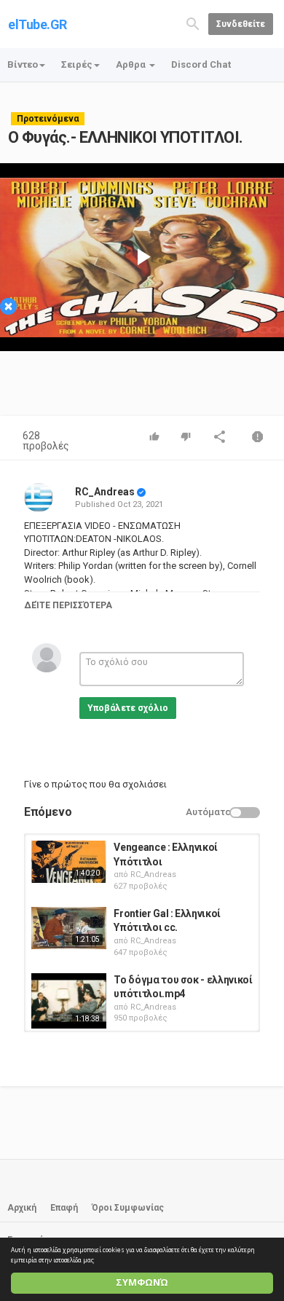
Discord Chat (201, 64)
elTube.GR (37, 24)
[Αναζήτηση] (193, 23)
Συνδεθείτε (240, 24)
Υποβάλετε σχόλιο (127, 708)
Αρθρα (132, 64)
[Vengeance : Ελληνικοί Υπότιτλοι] (68, 862)
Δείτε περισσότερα (68, 605)
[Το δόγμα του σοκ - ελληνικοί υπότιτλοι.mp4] (68, 1001)
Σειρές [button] (76, 64)
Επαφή (64, 1208)
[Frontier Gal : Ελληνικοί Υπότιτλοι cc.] (68, 928)
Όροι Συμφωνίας (128, 1208)
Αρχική (21, 1208)
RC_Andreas (105, 492)
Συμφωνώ (142, 1282)
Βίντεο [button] (22, 64)
